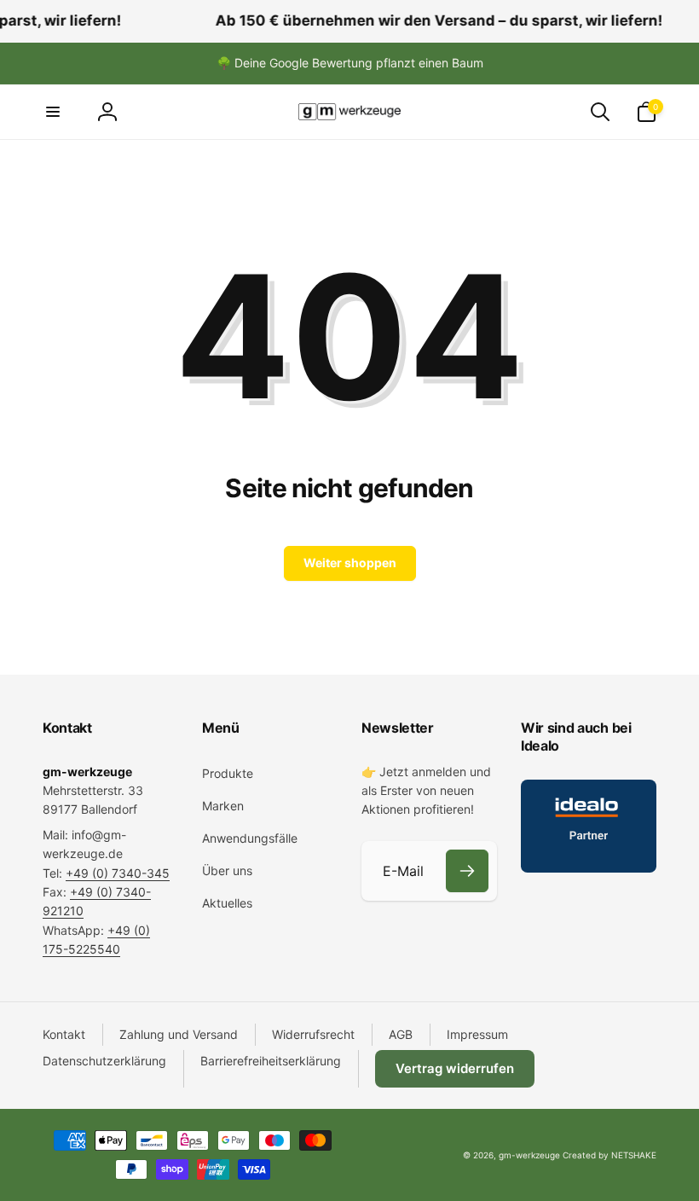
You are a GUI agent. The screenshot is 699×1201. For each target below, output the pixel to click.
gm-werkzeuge (529, 1155)
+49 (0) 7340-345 (118, 873)
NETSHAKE (633, 1155)
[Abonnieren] (467, 871)
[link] (350, 63)
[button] (53, 112)
